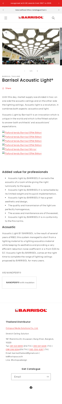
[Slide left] (24, 71)
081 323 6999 (16, 346)
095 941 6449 (39, 346)
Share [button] (8, 88)
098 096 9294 (12, 349)
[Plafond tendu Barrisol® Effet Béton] (22, 132)
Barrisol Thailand (34, 402)
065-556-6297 (36, 349)
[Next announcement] (59, 3)
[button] (6, 18)
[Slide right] (37, 71)
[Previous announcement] (3, 3)
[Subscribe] (47, 376)
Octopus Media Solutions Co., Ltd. (22, 328)
